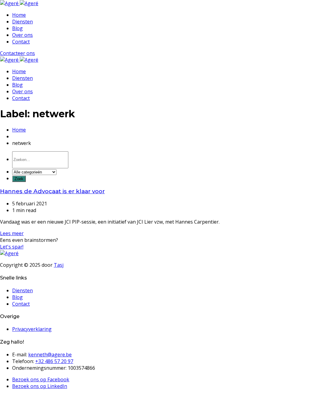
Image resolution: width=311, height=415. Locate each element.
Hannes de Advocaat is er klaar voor (52, 191)
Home (19, 15)
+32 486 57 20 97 (54, 361)
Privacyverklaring (32, 329)
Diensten (22, 21)
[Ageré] (19, 3)
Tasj (58, 265)
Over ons (22, 35)
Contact (21, 41)
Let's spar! (11, 246)
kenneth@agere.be (50, 354)
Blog (17, 28)
